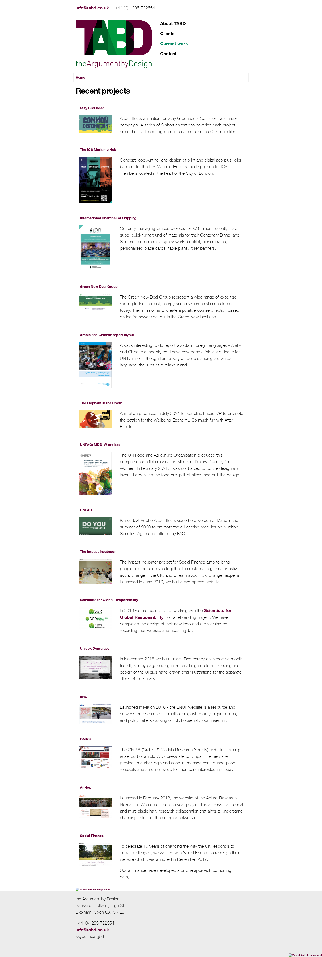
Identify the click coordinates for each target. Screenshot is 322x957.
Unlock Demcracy (94, 648)
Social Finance (92, 835)
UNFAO (86, 510)
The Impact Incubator (98, 551)
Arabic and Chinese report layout (107, 335)
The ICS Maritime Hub (98, 149)
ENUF (84, 696)
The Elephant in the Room (101, 403)
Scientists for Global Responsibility (109, 600)
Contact (168, 53)
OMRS (85, 739)
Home (80, 77)
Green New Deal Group (99, 286)
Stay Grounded (92, 108)
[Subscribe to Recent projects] (93, 889)
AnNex (85, 787)
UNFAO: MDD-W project (100, 444)
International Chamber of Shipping (108, 218)
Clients (167, 33)
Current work (174, 43)
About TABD (173, 23)
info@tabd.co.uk (93, 7)
